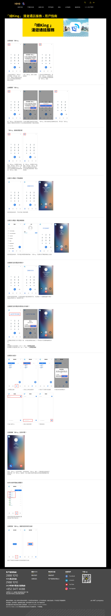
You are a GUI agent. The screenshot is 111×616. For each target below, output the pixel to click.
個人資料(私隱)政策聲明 (20, 600)
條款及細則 (50, 600)
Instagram (72, 588)
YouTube (71, 584)
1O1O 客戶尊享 (89, 7)
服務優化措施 (21, 602)
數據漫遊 (77, 7)
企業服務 (67, 7)
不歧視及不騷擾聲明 (59, 600)
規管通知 (14, 602)
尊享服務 (51, 7)
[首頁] (19, 4)
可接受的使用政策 (33, 600)
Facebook (72, 576)
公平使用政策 (42, 600)
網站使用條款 (10, 600)
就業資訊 (34, 579)
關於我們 (34, 575)
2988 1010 (12, 582)
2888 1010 (12, 575)
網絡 (59, 7)
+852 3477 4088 (15, 589)
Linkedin (71, 580)
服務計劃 (41, 7)
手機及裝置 (30, 7)
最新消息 (20, 7)
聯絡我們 (51, 575)
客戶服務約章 (41, 602)
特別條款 (8, 602)
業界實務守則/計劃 (31, 602)
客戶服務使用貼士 (53, 579)
